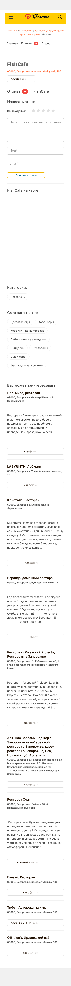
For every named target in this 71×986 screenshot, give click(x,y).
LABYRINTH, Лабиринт (25, 466)
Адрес (46, 43)
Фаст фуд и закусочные (27, 365)
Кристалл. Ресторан (23, 500)
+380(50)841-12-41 (35, 485)
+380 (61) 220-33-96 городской (35, 862)
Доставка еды (20, 322)
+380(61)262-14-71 (22, 78)
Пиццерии (17, 348)
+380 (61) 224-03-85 (35, 952)
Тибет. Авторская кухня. (26, 907)
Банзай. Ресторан (21, 877)
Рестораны (34, 34)
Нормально (40, 111)
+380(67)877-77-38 (36, 722)
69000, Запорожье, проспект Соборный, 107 (34, 71)
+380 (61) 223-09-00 (35, 892)
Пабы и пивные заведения (28, 339)
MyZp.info (12, 30)
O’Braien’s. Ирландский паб (28, 938)
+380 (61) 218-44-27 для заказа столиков (35, 922)
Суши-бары (18, 356)
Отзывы (26, 43)
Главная (12, 43)
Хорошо (45, 111)
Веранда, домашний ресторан (30, 578)
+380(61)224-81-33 (35, 451)
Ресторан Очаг (18, 799)
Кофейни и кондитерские (27, 330)
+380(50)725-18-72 (35, 784)
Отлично (50, 111)
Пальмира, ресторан (23, 393)
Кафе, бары (46, 322)
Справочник (25, 30)
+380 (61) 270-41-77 (35, 563)
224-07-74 (35, 637)
